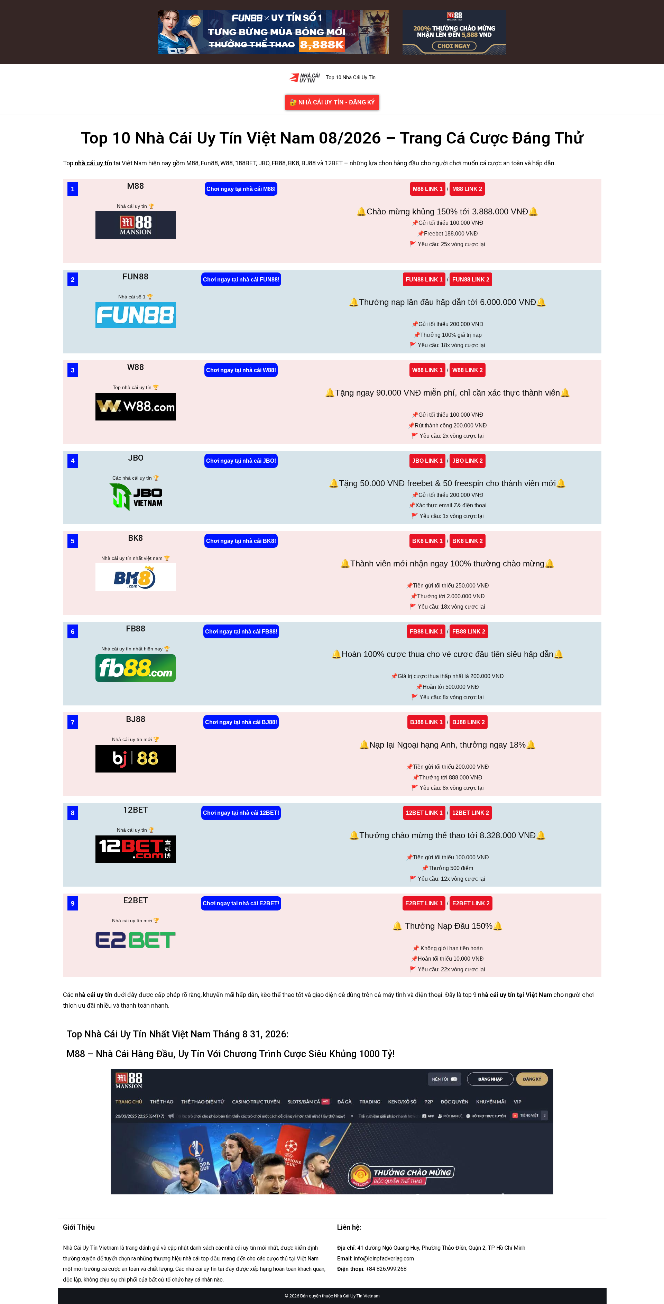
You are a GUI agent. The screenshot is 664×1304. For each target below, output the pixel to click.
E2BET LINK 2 (471, 903)
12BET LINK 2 (470, 813)
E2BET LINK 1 (424, 903)
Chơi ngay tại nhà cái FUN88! (241, 279)
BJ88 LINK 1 (426, 722)
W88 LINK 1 (427, 370)
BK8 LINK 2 (467, 541)
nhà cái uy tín (93, 163)
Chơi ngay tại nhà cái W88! (241, 370)
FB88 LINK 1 (426, 631)
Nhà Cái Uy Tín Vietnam (357, 1295)
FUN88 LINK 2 (470, 279)
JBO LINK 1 (427, 460)
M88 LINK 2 (467, 189)
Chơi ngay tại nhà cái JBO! (241, 460)
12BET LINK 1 (424, 813)
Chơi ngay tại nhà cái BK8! (241, 541)
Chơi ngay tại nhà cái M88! (241, 189)
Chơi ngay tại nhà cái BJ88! (241, 722)
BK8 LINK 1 (427, 541)
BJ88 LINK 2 (468, 722)
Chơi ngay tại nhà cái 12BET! (241, 813)
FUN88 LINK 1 (424, 279)
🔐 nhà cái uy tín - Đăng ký (332, 102)
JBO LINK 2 (467, 460)
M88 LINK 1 (428, 189)
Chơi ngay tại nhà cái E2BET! (241, 903)
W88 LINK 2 (467, 370)
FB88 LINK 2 (468, 631)
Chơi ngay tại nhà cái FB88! (241, 631)
